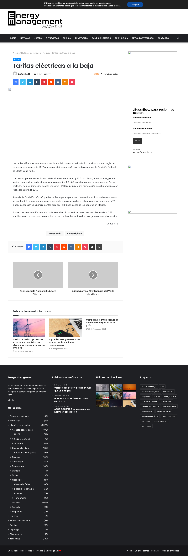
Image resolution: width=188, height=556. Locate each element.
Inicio (13, 38)
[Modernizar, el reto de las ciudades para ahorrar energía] (102, 403)
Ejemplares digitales (19, 416)
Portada (16, 507)
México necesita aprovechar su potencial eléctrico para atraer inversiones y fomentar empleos (29, 343)
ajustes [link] (117, 5)
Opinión (67, 38)
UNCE (17, 434)
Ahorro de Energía (149, 386)
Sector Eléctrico (168, 416)
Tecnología (121, 38)
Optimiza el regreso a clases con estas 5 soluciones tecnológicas (64, 342)
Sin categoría (16, 534)
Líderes (38, 38)
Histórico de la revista (31, 53)
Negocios (16, 479)
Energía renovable (149, 401)
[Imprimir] (99, 247)
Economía (55, 233)
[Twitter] (23, 82)
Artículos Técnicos (142, 38)
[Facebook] (16, 82)
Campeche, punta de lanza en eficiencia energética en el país (102, 322)
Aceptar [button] (135, 4)
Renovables (81, 38)
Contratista (17, 461)
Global (15, 475)
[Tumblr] (37, 82)
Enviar (137, 140)
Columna (16, 457)
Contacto (163, 38)
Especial (16, 470)
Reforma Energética (150, 416)
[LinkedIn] (30, 82)
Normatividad (147, 411)
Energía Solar (166, 401)
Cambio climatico (101, 38)
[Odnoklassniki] (65, 82)
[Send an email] (29, 74)
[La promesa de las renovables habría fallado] (116, 387)
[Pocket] (72, 82)
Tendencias (20, 498)
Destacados (18, 466)
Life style (14, 516)
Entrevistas (52, 38)
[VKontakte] (58, 82)
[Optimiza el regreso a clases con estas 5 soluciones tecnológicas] (65, 328)
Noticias (25, 38)
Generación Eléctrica (150, 406)
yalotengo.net (52, 551)
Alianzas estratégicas (22, 430)
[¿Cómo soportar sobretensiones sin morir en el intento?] (116, 403)
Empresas (146, 396)
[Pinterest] (44, 82)
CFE (162, 386)
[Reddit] (51, 82)
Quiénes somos (142, 551)
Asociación (17, 443)
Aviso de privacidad (170, 551)
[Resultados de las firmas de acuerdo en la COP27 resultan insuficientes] (116, 395)
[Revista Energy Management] (35, 19)
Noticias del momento (20, 520)
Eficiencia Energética (25, 452)
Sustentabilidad (160, 421)
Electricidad (75, 233)
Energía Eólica (170, 396)
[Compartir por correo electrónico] (92, 247)
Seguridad (17, 511)
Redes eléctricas (164, 411)
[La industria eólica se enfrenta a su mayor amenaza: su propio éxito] (129, 387)
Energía (157, 396)
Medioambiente (169, 406)
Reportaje (14, 529)
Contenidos (23, 74)
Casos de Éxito (22, 484)
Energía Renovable (24, 488)
